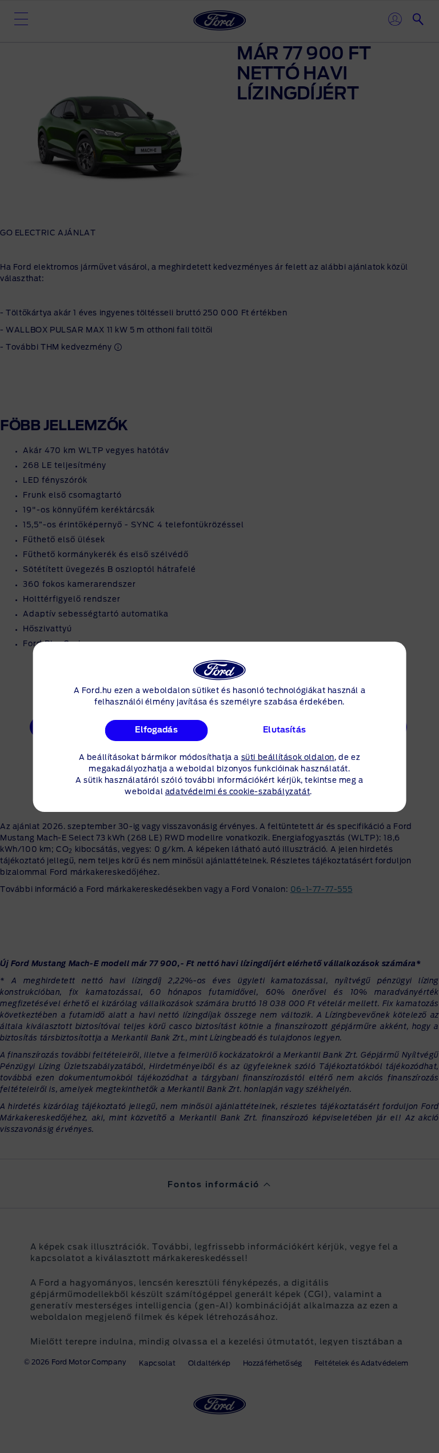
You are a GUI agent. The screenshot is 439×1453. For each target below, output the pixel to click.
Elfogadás (156, 730)
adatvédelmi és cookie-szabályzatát (237, 792)
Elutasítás (284, 730)
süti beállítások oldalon (287, 758)
